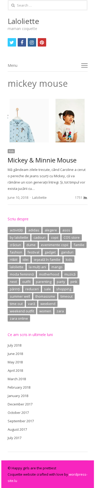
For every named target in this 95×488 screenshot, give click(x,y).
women (45, 311)
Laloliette (23, 21)
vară (31, 303)
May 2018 (15, 362)
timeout (66, 296)
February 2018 (19, 387)
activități (16, 230)
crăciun (15, 244)
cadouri (40, 237)
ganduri (67, 252)
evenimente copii (54, 244)
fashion (16, 252)
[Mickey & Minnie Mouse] (48, 100)
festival (33, 252)
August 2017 (17, 429)
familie (79, 244)
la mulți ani (37, 267)
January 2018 (18, 395)
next (13, 281)
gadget (50, 252)
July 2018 (14, 345)
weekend (47, 303)
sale (47, 289)
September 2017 (21, 421)
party (61, 281)
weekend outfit (22, 311)
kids (69, 259)
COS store (72, 237)
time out (16, 303)
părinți (15, 289)
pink (73, 281)
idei (25, 259)
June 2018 (15, 353)
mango (57, 267)
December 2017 (20, 404)
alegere (51, 230)
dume (31, 244)
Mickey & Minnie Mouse (42, 160)
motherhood (49, 274)
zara (60, 311)
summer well (20, 296)
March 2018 (17, 379)
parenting (43, 281)
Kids (11, 151)
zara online (19, 318)
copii (54, 237)
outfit (26, 281)
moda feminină (22, 274)
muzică (69, 274)
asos (66, 230)
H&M (13, 259)
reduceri (32, 289)
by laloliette (19, 237)
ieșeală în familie (47, 259)
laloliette (16, 267)
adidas (33, 230)
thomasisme (45, 296)
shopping (63, 289)
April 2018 (15, 370)
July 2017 (14, 437)
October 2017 (18, 412)
